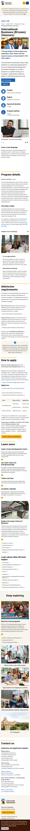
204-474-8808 (9, 773)
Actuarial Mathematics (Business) (11, 564)
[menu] (27, 3)
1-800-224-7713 (10, 775)
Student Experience (7, 545)
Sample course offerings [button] (9, 231)
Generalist (5, 574)
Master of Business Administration (11, 638)
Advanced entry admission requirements (13, 327)
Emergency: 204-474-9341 (7, 818)
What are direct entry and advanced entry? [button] (13, 388)
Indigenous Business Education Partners (12, 550)
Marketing (4, 582)
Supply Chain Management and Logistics (12, 587)
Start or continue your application (11, 436)
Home (2, 24)
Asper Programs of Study (10, 56)
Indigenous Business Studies (10, 580)
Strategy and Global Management (11, 585)
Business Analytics (7, 567)
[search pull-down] (24, 3)
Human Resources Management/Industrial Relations (13, 577)
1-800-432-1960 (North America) (9, 816)
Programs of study (19, 24)
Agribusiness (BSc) (7, 640)
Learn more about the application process (13, 382)
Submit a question (6, 771)
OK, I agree (5, 828)
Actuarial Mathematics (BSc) (10, 642)
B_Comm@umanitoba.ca (7, 791)
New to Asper (5, 547)
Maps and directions (8, 812)
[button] (25, 142)
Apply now (5, 84)
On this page (8, 80)
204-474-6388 (9, 789)
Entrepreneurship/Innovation (9, 569)
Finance (4, 571)
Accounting (5, 562)
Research (4, 552)
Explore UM (5, 21)
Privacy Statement (12, 825)
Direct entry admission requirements (11, 314)
